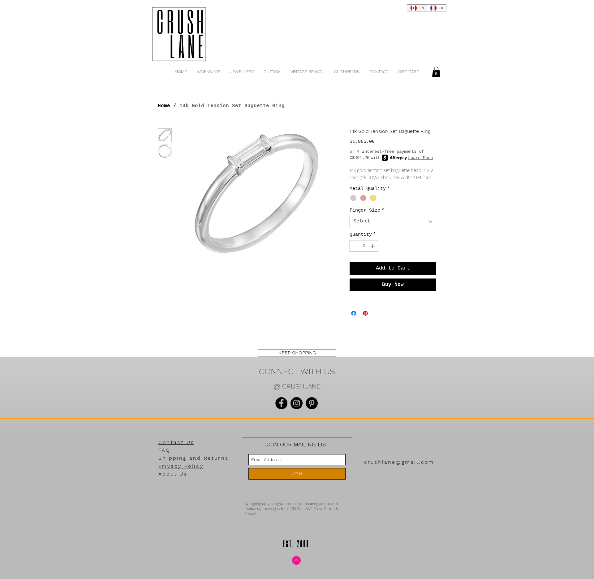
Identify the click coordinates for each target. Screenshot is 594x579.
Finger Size (367, 210)
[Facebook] (281, 403)
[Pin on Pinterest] (365, 313)
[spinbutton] (364, 246)
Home (164, 106)
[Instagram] (297, 403)
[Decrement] (355, 246)
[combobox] (393, 221)
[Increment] (373, 246)
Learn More (420, 157)
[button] (436, 72)
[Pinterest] (312, 403)
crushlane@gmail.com (399, 462)
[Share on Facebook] (353, 313)
